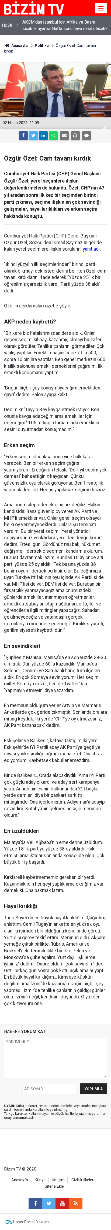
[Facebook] (23, 135)
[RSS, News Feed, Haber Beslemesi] (75, 1203)
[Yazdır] (75, 135)
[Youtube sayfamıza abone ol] (62, 1203)
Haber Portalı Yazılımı (31, 1222)
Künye (40, 1180)
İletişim (58, 1180)
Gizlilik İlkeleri (82, 1180)
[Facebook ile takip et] (35, 1203)
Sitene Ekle (54, 1186)
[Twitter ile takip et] (49, 1203)
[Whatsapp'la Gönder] (53, 135)
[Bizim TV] (34, 7)
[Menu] (101, 8)
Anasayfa (19, 1180)
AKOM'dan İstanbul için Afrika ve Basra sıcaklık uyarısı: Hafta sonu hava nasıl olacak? (64, 25)
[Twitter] (33, 135)
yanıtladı (91, 249)
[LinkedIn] (43, 135)
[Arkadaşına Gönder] (64, 135)
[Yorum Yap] (86, 135)
